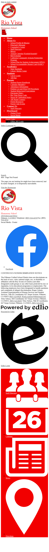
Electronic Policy (16, 93)
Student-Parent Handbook (20, 82)
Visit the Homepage (8, 188)
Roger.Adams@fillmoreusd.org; (34, 297)
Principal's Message (17, 45)
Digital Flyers (15, 113)
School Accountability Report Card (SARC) (27, 64)
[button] (11, 40)
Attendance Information (19, 87)
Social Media (15, 115)
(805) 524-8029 (15, 297)
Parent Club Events (17, 104)
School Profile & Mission (19, 43)
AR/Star (13, 78)
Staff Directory (16, 49)
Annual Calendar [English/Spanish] (23, 54)
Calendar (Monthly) (17, 85)
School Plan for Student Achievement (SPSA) (27, 62)
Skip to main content (8, 2)
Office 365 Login (17, 121)
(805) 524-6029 (16, 301)
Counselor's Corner (17, 47)
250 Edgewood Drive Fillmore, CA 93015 (9, 217)
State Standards (16, 69)
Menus (13, 51)
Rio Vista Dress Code (18, 95)
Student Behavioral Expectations (22, 91)
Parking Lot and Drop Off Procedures (24, 89)
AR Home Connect (17, 100)
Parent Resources (16, 102)
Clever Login (15, 76)
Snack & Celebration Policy (20, 97)
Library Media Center (18, 71)
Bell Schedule (15, 56)
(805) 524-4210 (31, 218)
